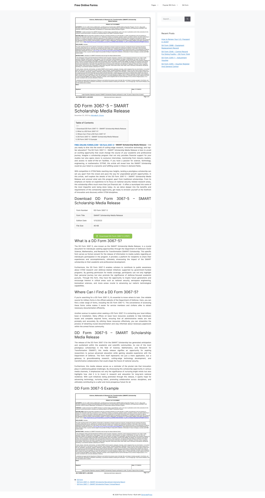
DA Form (185, 5)
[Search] (187, 19)
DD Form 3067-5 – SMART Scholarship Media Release (97, 137)
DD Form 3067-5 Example (87, 139)
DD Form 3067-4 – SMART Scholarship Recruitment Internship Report (101, 482)
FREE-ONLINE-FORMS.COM (86, 145)
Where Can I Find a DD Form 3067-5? (91, 134)
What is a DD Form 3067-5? (87, 131)
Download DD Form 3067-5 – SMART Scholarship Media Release (101, 129)
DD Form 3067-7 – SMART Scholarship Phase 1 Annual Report (98, 484)
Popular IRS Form (169, 5)
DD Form (80, 480)
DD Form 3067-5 (107, 145)
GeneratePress (146, 495)
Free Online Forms (86, 5)
